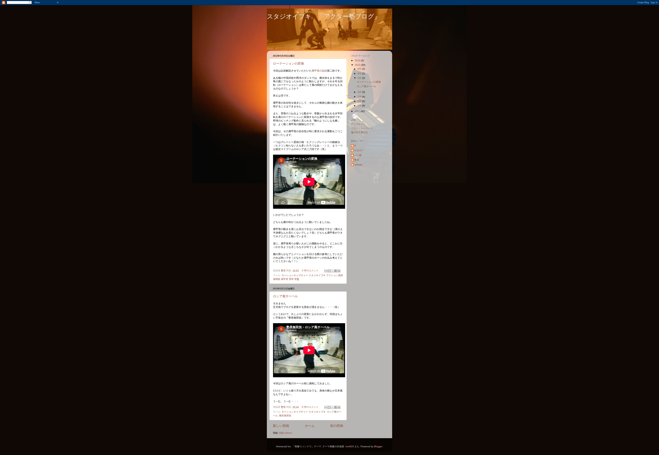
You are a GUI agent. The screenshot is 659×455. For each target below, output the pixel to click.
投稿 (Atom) (285, 433)
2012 (358, 65)
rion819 (349, 446)
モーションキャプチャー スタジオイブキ (304, 412)
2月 (359, 101)
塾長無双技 (285, 415)
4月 (359, 92)
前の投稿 (336, 426)
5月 (359, 78)
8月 (359, 69)
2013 (358, 60)
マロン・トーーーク (362, 128)
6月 (359, 73)
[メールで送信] (326, 271)
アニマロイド (358, 124)
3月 (359, 96)
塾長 (356, 160)
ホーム (310, 426)
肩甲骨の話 (318, 70)
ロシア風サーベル (285, 296)
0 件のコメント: (311, 270)
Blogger (378, 446)
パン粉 (358, 155)
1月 (359, 105)
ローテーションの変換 (288, 63)
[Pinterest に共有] (339, 271)
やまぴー (359, 150)
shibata (358, 164)
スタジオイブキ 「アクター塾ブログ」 (323, 16)
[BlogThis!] (329, 271)
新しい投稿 (281, 426)
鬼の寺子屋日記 (359, 132)
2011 (358, 111)
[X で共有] (332, 271)
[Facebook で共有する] (335, 271)
